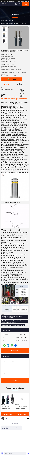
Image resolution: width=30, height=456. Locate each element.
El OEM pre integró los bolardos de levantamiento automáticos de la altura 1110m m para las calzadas (7, 408)
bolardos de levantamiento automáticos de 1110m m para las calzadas (13, 321)
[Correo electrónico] (15, 345)
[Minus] (28, 418)
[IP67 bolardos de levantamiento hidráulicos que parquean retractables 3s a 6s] (18, 37)
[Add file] (2, 453)
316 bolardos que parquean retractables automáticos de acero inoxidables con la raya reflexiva (21, 408)
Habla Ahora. (15, 350)
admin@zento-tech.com (9, 1)
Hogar (2, 20)
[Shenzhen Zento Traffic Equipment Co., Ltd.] (8, 4)
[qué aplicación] (12, 345)
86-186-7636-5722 (24, 1)
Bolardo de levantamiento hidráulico (10, 23)
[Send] (27, 453)
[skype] (8, 345)
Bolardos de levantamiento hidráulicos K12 (13, 325)
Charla (25, 4)
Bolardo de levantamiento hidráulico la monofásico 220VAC (12, 317)
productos (9, 20)
